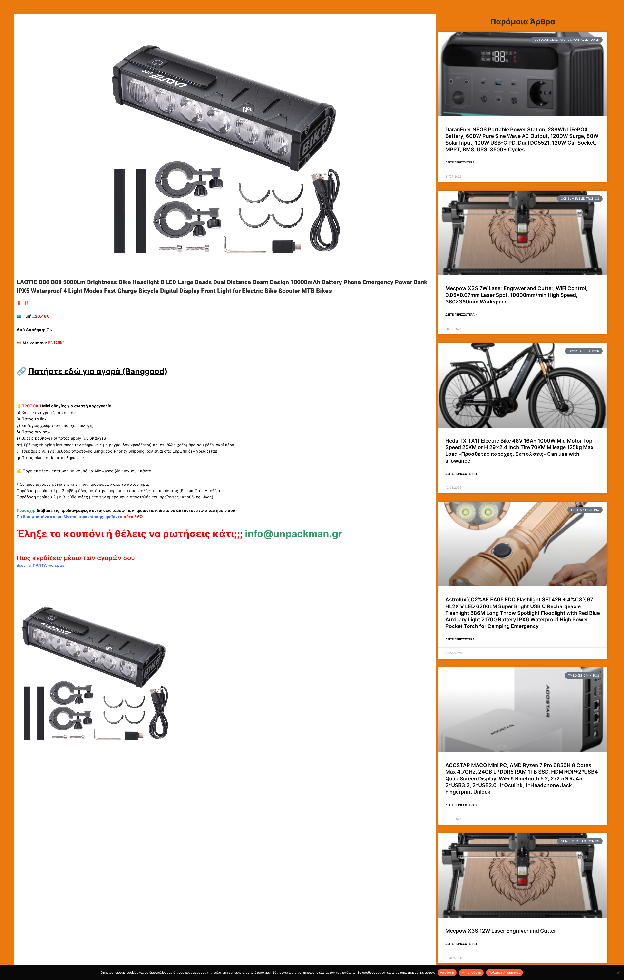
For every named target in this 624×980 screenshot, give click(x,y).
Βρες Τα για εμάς (40, 565)
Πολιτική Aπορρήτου (504, 972)
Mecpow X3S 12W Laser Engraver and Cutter (500, 931)
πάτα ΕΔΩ (133, 516)
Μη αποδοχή (471, 972)
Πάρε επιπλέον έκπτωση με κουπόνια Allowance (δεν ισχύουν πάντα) (88, 470)
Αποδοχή (447, 972)
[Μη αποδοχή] (617, 972)
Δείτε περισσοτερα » (461, 162)
